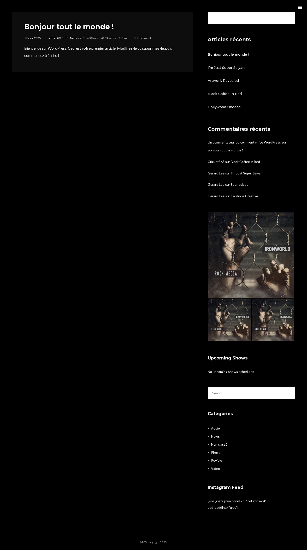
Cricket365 (216, 162)
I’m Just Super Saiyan (226, 68)
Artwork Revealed (223, 80)
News (215, 436)
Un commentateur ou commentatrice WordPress (244, 142)
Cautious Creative (244, 196)
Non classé (77, 38)
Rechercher (289, 18)
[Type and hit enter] (289, 393)
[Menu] (300, 7)
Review (216, 460)
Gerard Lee (216, 173)
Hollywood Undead (224, 107)
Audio (215, 428)
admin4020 (55, 38)
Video (215, 468)
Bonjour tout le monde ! (69, 26)
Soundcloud (239, 184)
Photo (215, 452)
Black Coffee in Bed (225, 94)
